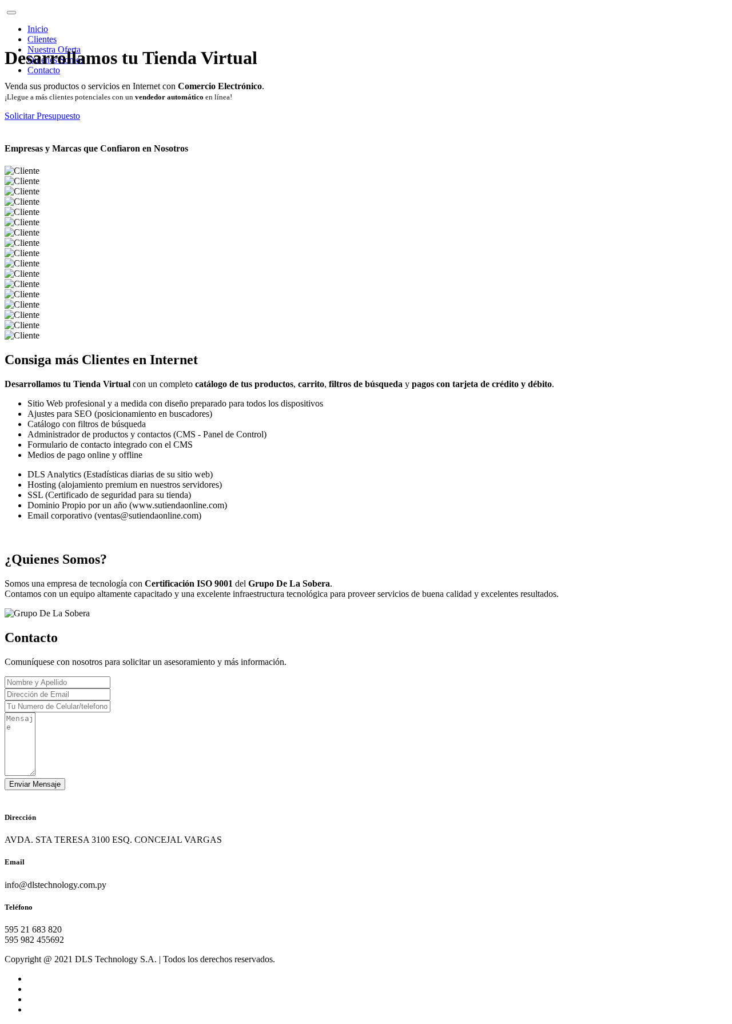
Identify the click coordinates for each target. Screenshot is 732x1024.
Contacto (43, 70)
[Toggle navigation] (11, 12)
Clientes (42, 39)
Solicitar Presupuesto (42, 116)
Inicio (37, 29)
